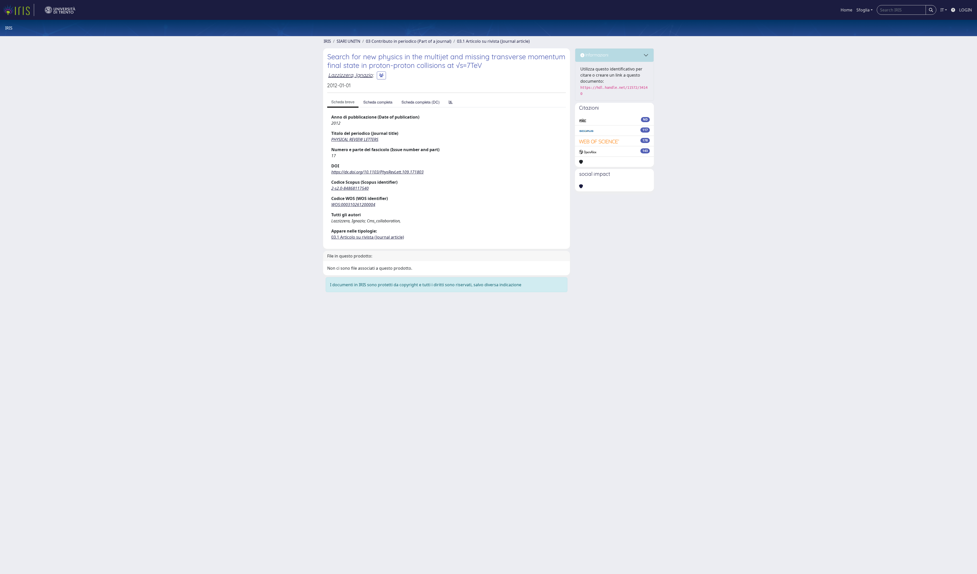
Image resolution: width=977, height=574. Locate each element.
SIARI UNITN (348, 41)
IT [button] (942, 10)
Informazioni (596, 55)
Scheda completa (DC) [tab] (420, 102)
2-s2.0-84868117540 (350, 188)
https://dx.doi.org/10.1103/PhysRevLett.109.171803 (377, 172)
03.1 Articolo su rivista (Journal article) (493, 41)
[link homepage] (18, 10)
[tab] (450, 102)
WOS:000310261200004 (353, 204)
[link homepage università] (60, 10)
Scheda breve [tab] (342, 101)
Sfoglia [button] (863, 10)
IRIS (327, 41)
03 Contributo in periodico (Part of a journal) (408, 41)
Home (846, 10)
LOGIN (965, 10)
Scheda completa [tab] (377, 102)
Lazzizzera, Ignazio (350, 75)
